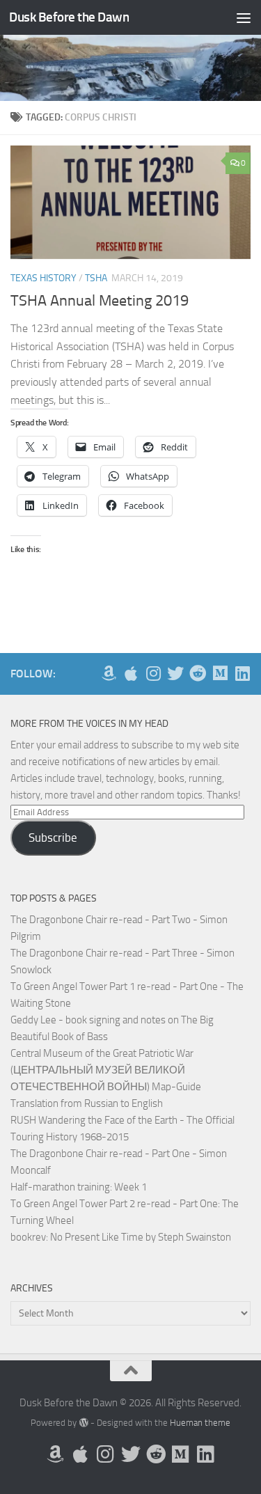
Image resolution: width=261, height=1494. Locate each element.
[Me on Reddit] (197, 673)
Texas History (43, 278)
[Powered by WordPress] (83, 1422)
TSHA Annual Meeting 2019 (99, 301)
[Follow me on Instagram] (153, 673)
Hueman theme (200, 1422)
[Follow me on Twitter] (175, 673)
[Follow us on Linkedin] (242, 673)
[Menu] (243, 17)
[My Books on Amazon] (108, 673)
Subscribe (53, 837)
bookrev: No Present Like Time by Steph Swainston (120, 1237)
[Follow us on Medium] (220, 673)
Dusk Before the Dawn (69, 17)
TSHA (96, 278)
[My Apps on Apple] (130, 673)
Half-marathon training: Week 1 (78, 1187)
